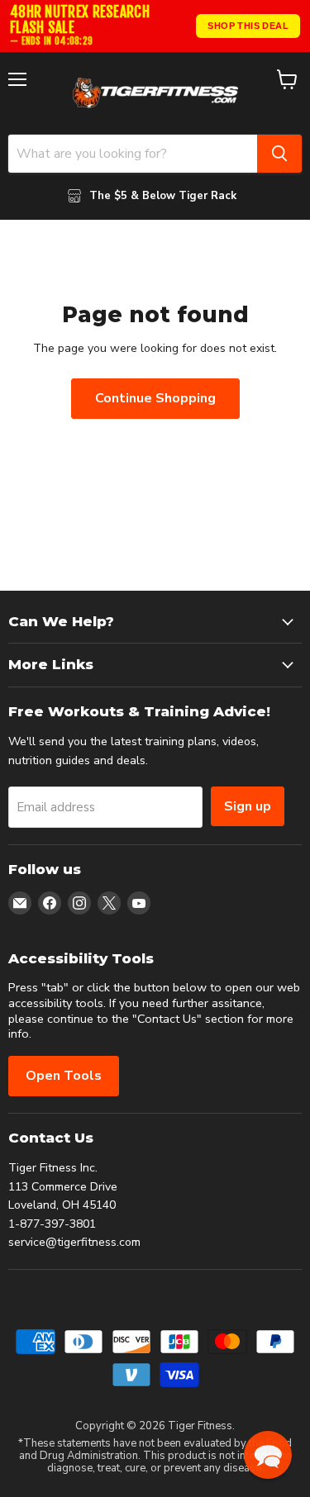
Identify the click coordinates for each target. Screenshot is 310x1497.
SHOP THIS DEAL (248, 26)
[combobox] (132, 154)
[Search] (279, 154)
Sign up (247, 806)
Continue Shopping (155, 398)
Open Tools (64, 1076)
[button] (268, 1455)
